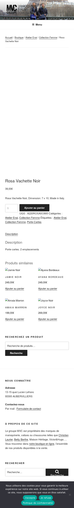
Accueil (9, 37)
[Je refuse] (69, 494)
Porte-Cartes (34, 222)
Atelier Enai (31, 37)
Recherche (16, 353)
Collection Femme (48, 37)
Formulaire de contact (29, 408)
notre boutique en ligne (41, 443)
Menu (39, 24)
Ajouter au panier (34, 207)
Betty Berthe (21, 439)
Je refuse (45, 497)
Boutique (19, 37)
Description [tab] (11, 234)
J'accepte (30, 497)
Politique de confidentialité (38, 502)
